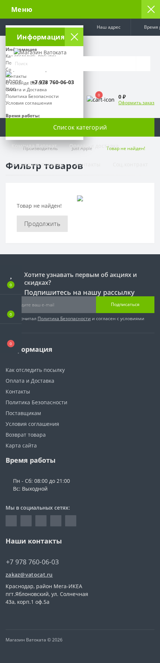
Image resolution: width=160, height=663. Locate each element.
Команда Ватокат (34, 145)
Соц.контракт (130, 164)
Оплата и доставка (94, 145)
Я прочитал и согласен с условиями (78, 318)
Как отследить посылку (35, 369)
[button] (107, 27)
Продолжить (42, 224)
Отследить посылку (37, 164)
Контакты (87, 164)
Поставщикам (23, 413)
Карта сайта (21, 445)
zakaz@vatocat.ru (29, 574)
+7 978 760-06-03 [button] (32, 562)
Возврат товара (26, 434)
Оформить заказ (136, 102)
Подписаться (125, 304)
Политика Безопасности (64, 318)
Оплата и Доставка (30, 380)
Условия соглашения (32, 423)
